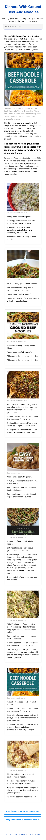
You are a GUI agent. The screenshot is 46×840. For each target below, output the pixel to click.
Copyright (35, 834)
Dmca (8, 834)
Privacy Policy (25, 834)
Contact (15, 834)
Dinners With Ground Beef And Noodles (23, 9)
